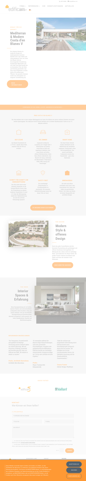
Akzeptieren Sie (74, 464)
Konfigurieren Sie (74, 476)
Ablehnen (74, 470)
